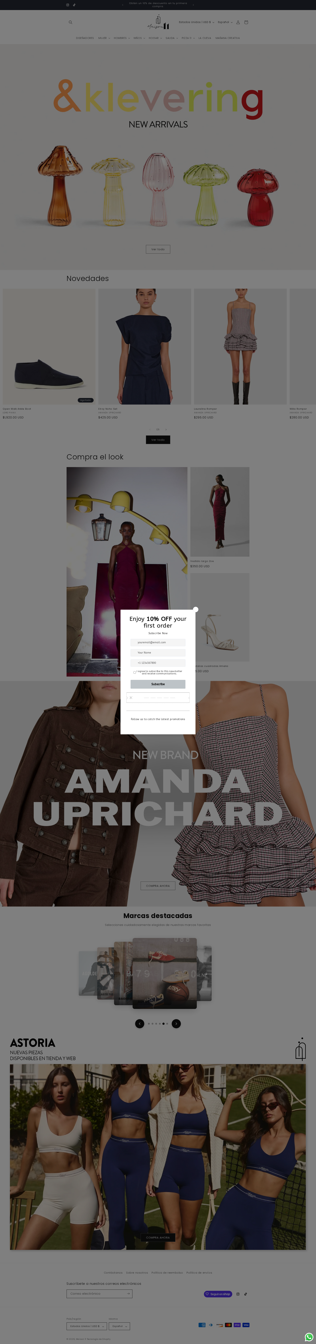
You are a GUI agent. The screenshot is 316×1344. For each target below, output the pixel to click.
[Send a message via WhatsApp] (309, 1337)
